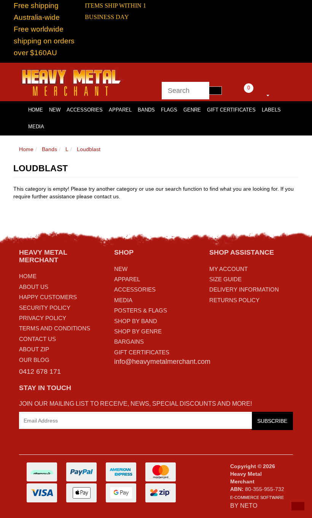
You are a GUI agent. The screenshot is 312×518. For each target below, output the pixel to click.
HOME (35, 110)
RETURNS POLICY (234, 300)
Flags (169, 110)
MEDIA (123, 300)
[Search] (215, 90)
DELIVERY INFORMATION (244, 289)
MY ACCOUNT (228, 269)
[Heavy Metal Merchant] (72, 81)
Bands (146, 110)
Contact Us (37, 339)
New (54, 110)
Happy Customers (48, 297)
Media (36, 126)
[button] (297, 506)
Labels (271, 110)
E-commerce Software (257, 497)
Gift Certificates (231, 110)
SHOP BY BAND (135, 321)
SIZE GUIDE (225, 279)
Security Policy (44, 307)
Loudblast (88, 149)
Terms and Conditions (54, 328)
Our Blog (34, 360)
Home (26, 149)
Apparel (120, 110)
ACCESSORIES (135, 289)
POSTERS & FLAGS (140, 310)
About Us (33, 287)
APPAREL (127, 279)
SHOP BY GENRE (138, 331)
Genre (192, 110)
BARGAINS (129, 341)
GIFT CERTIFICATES (141, 352)
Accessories (85, 110)
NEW (120, 269)
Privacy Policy (42, 318)
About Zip (34, 349)
